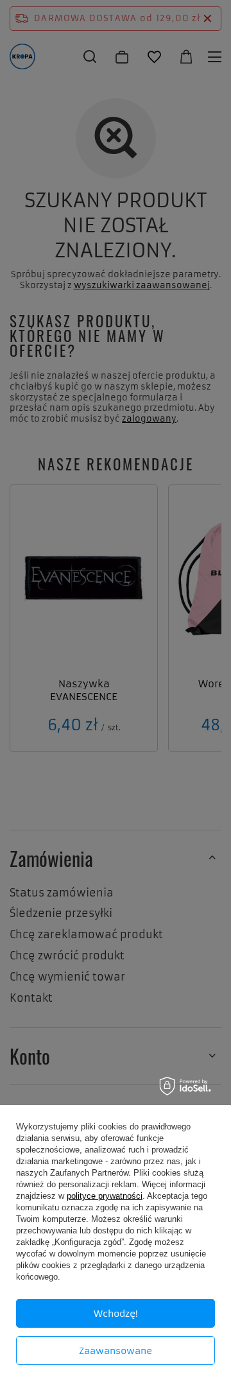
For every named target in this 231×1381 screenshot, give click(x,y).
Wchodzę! (116, 1313)
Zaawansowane (115, 1351)
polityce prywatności (104, 1196)
